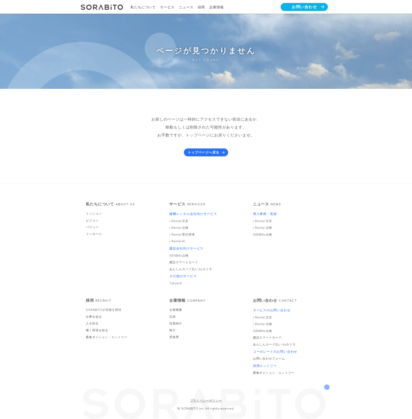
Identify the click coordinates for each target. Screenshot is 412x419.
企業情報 (216, 7)
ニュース (186, 7)
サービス (167, 7)
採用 (201, 7)
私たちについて (143, 7)
